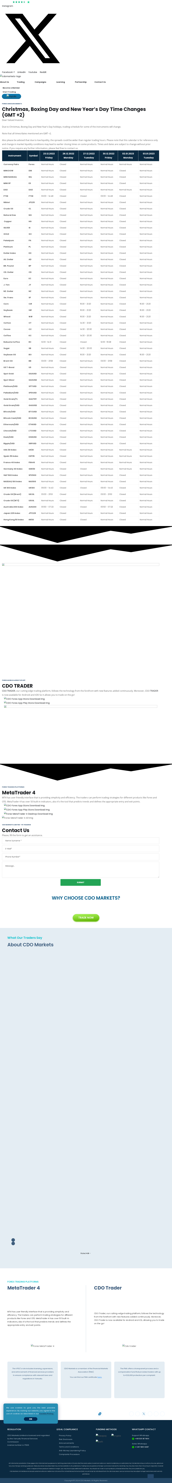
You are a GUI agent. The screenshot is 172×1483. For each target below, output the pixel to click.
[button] (11, 87)
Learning (60, 82)
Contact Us (100, 82)
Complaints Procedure (69, 1454)
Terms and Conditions (69, 1447)
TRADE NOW (86, 917)
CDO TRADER (8, 690)
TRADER (154, 690)
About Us (4, 82)
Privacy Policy (65, 1435)
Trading (21, 82)
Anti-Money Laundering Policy (72, 1450)
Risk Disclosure (65, 1439)
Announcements (66, 1443)
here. (99, 1377)
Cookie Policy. (46, 1414)
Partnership (81, 82)
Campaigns (40, 82)
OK (30, 1419)
